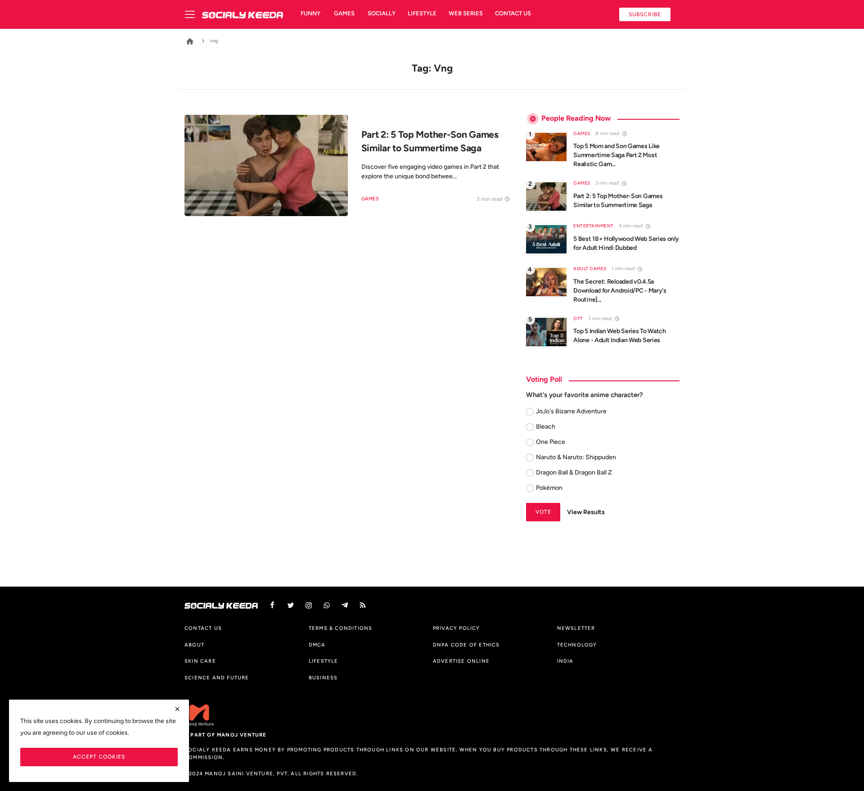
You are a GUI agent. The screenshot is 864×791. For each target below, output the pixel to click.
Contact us (513, 13)
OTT (578, 318)
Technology (577, 645)
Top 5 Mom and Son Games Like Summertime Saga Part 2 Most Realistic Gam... (616, 155)
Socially (382, 13)
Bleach (545, 426)
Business (323, 677)
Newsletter (576, 628)
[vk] (326, 605)
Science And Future (216, 677)
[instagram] (308, 605)
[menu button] (193, 14)
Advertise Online (461, 661)
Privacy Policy (456, 628)
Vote (543, 511)
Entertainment (593, 226)
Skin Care (200, 661)
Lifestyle (422, 13)
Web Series (466, 13)
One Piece (550, 442)
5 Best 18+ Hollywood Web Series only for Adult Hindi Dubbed (626, 243)
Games (344, 13)
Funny (310, 13)
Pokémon (549, 488)
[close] (177, 709)
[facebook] (272, 605)
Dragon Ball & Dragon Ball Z (574, 472)
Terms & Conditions (341, 628)
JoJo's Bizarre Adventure (571, 411)
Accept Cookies (99, 756)
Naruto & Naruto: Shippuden (576, 457)
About (194, 645)
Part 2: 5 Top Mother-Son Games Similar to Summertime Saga (617, 200)
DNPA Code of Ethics (466, 645)
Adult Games (590, 268)
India (565, 661)
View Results (586, 512)
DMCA (317, 645)
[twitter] (290, 605)
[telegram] (344, 605)
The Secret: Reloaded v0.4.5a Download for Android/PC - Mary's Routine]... (619, 290)
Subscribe (645, 14)
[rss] (362, 605)
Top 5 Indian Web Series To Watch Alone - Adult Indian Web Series (619, 335)
